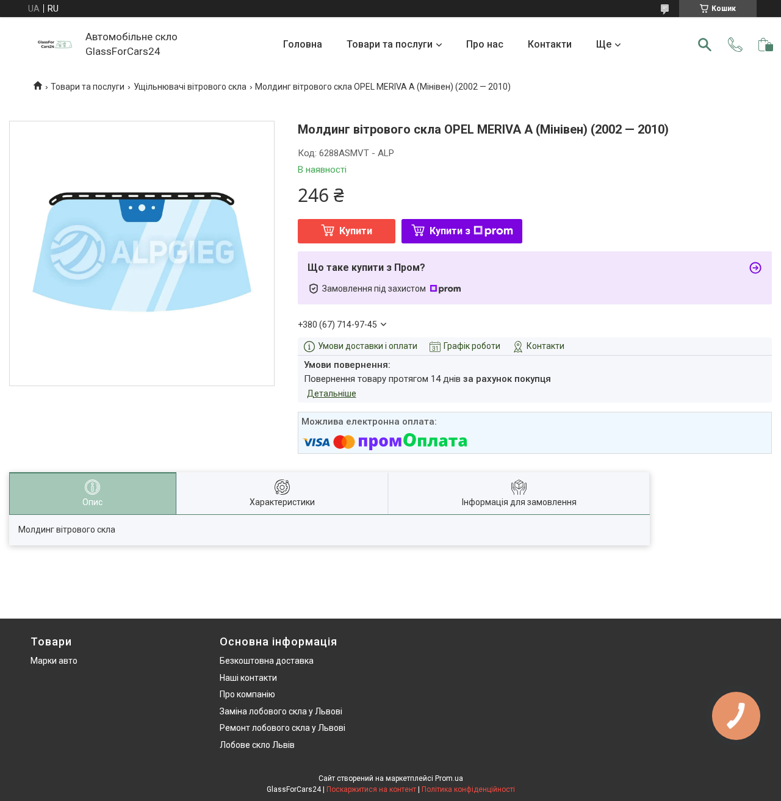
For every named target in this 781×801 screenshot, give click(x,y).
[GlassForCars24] (55, 44)
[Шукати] (705, 44)
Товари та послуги (390, 44)
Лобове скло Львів (257, 745)
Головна (302, 44)
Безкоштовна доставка (267, 661)
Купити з (450, 231)
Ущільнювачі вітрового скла (190, 87)
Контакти (550, 44)
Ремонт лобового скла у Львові (282, 728)
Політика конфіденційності (468, 789)
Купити (355, 231)
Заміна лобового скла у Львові (281, 711)
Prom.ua (449, 778)
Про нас (484, 44)
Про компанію (247, 694)
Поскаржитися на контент (371, 789)
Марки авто (54, 661)
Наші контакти (248, 678)
